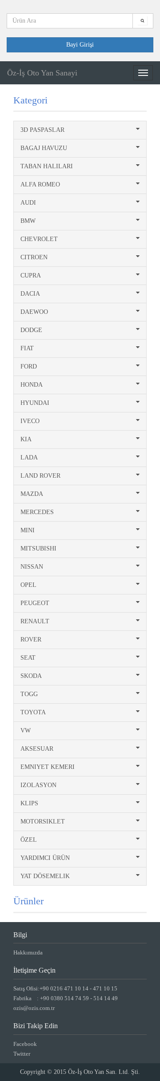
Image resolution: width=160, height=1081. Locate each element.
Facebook (25, 1044)
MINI (27, 530)
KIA (26, 439)
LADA (29, 457)
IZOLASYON (38, 785)
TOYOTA (33, 712)
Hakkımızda (28, 952)
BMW (28, 221)
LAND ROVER (40, 475)
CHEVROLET (39, 239)
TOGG (29, 694)
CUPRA (30, 275)
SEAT (28, 657)
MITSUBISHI (38, 548)
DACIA (30, 293)
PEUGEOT (34, 603)
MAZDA (31, 494)
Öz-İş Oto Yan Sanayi (42, 72)
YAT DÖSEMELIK (45, 876)
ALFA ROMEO (40, 184)
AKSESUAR (36, 748)
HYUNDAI (34, 403)
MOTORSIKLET (42, 821)
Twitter (21, 1053)
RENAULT (34, 621)
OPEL (28, 585)
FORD (28, 366)
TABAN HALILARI (46, 166)
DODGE (31, 330)
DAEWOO (34, 312)
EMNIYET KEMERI (47, 767)
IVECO (30, 421)
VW (25, 730)
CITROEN (34, 257)
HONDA (31, 384)
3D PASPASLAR (42, 130)
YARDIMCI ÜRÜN (45, 858)
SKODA (31, 676)
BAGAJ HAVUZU (43, 148)
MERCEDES (37, 512)
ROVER (30, 639)
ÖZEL (28, 839)
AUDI (28, 202)
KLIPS (29, 803)
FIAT (27, 348)
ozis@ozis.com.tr (34, 1008)
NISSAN (31, 566)
